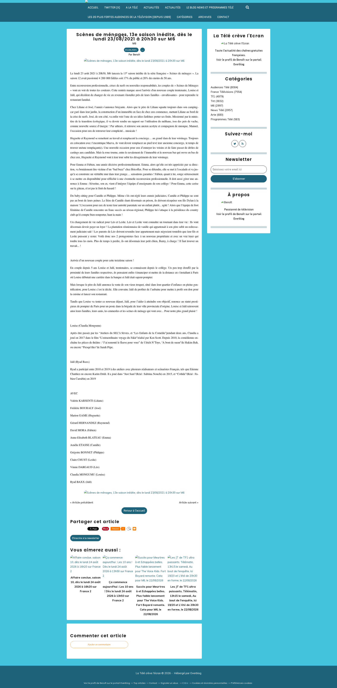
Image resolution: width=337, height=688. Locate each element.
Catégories (184, 17)
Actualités (151, 7)
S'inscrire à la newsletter (85, 538)
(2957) (222, 110)
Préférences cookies (241, 683)
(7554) (226, 92)
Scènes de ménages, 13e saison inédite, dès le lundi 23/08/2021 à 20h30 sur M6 (134, 36)
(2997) (217, 105)
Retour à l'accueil (134, 511)
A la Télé (132, 7)
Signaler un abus (170, 683)
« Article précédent (81, 502)
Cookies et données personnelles (209, 683)
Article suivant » (188, 502)
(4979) (217, 96)
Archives (204, 17)
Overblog (195, 673)
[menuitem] (93, 7)
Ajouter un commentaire (99, 644)
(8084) (224, 87)
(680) (217, 114)
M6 (134, 43)
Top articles (140, 683)
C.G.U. (185, 683)
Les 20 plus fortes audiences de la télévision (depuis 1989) (129, 17)
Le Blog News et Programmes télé (209, 7)
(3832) (217, 101)
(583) (225, 119)
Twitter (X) (112, 7)
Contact (223, 17)
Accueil (93, 7)
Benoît (240, 60)
